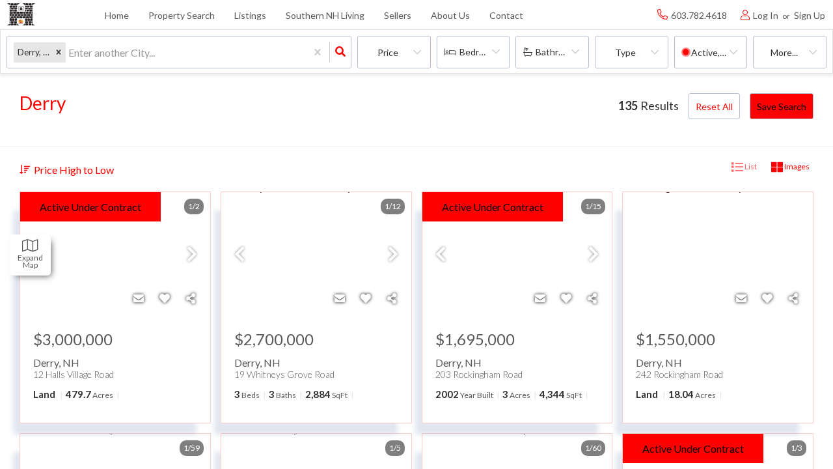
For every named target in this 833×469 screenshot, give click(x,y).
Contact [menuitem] (506, 15)
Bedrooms (480, 51)
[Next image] (192, 255)
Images (796, 166)
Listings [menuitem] (250, 15)
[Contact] (139, 298)
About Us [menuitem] (450, 15)
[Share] (191, 298)
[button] (58, 52)
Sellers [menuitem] (397, 15)
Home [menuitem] (117, 15)
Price (387, 52)
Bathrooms (558, 51)
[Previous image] (239, 255)
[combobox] (69, 52)
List (750, 166)
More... (784, 52)
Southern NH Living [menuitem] (325, 15)
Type (625, 52)
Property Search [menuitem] (181, 15)
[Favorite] (165, 298)
